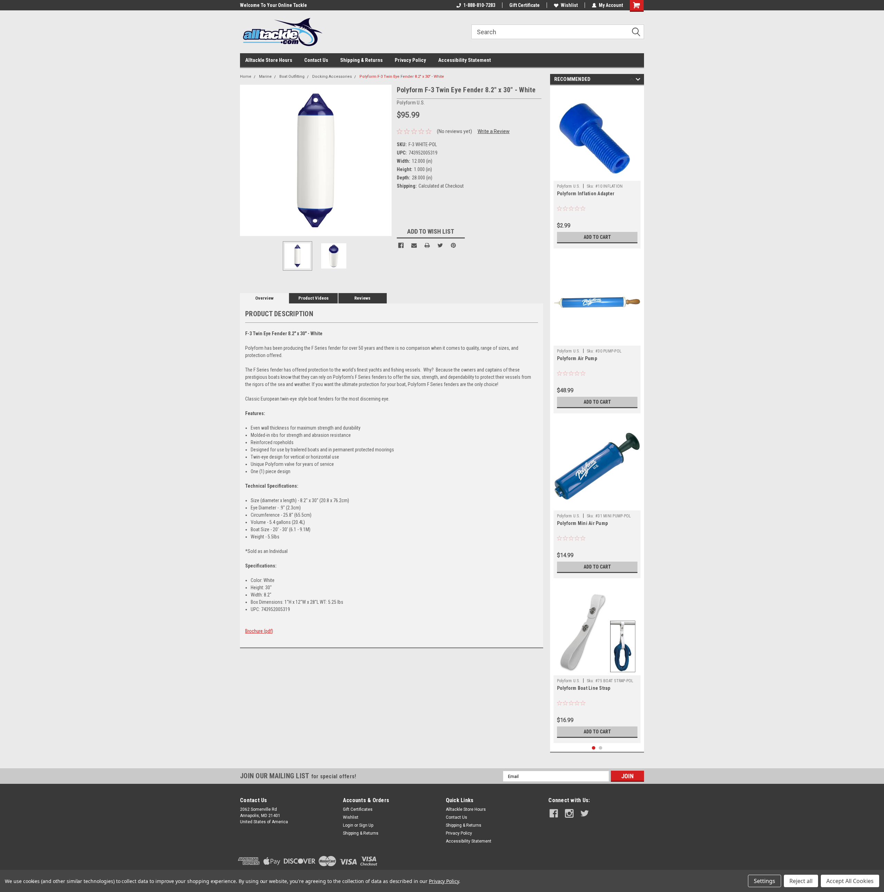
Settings (764, 881)
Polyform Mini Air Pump (582, 523)
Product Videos (313, 298)
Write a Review (494, 131)
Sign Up (366, 825)
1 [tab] (594, 748)
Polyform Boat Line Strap (584, 688)
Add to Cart (597, 237)
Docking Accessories (332, 76)
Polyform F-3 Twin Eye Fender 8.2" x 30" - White (401, 76)
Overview (264, 298)
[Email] (414, 245)
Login (348, 825)
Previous (247, 160)
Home (245, 76)
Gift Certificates (358, 809)
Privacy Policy (410, 60)
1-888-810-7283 (479, 5)
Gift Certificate (524, 5)
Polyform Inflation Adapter (586, 193)
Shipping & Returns (361, 60)
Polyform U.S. (568, 186)
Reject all (801, 881)
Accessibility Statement (464, 60)
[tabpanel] (597, 168)
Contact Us (316, 60)
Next (385, 160)
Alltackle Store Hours (268, 60)
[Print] (427, 245)
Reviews (362, 298)
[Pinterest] (453, 245)
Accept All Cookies (850, 881)
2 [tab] (601, 748)
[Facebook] (401, 245)
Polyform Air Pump (577, 358)
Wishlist (569, 5)
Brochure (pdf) (259, 631)
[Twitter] (440, 245)
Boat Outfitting (292, 76)
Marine (265, 76)
